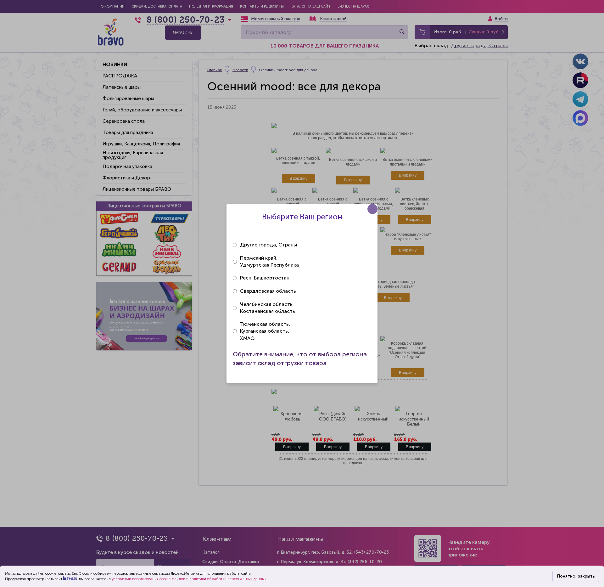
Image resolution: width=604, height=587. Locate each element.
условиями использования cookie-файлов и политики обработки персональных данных (189, 579)
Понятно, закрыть (576, 576)
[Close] (372, 209)
